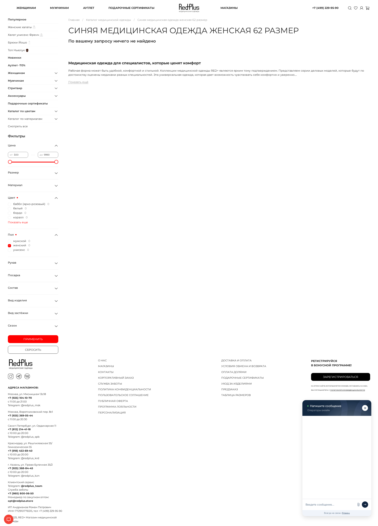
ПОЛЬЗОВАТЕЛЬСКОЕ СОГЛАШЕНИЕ (123, 395)
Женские (20, 27)
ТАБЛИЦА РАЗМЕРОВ (236, 395)
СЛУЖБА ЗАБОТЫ (110, 383)
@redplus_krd (30, 458)
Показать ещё (78, 82)
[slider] (10, 162)
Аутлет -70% (16, 65)
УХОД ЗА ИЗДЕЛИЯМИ (236, 383)
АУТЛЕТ (88, 8)
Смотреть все (18, 126)
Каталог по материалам (25, 119)
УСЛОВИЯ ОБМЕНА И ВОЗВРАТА (243, 366)
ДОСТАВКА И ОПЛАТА (236, 360)
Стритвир (15, 88)
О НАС (102, 360)
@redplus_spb (30, 436)
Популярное (17, 19)
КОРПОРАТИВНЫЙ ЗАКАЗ (116, 377)
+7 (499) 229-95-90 (325, 8)
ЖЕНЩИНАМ (26, 8)
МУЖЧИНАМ (59, 8)
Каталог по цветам (21, 111)
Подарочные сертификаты (28, 103)
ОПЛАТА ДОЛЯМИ (233, 372)
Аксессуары (17, 96)
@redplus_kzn (30, 475)
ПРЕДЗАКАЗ (229, 389)
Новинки (14, 57)
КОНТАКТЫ (106, 372)
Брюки (18, 42)
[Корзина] (367, 8)
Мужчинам (16, 80)
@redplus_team (31, 485)
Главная (74, 20)
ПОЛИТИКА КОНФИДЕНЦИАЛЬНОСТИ (124, 389)
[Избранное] (355, 8)
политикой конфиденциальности (347, 390)
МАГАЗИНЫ (229, 8)
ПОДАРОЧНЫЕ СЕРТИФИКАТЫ (131, 8)
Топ (17, 50)
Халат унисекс (24, 35)
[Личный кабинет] (361, 8)
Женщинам (16, 73)
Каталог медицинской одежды (108, 20)
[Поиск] (349, 8)
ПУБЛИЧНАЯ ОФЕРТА (113, 401)
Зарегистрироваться (340, 377)
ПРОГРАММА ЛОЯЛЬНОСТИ (117, 406)
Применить (33, 339)
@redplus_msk (30, 405)
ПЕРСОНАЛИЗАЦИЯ (112, 412)
